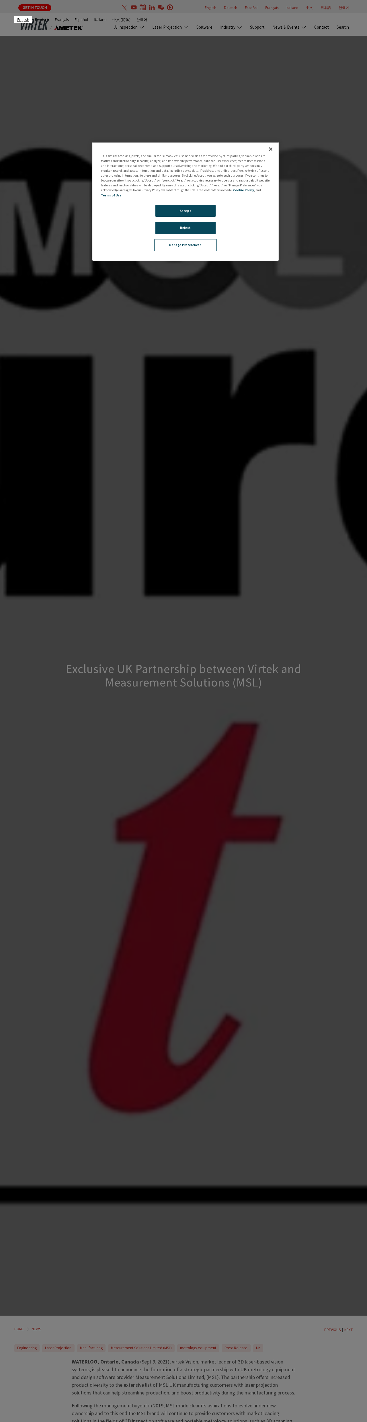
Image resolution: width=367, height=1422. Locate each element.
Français (62, 19)
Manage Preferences (185, 245)
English (23, 19)
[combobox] (23, 19)
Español (81, 19)
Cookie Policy (243, 190)
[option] (42, 19)
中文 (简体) (121, 19)
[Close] (270, 149)
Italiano (100, 19)
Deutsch (42, 19)
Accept (185, 210)
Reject (185, 228)
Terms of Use (111, 195)
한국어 (141, 19)
